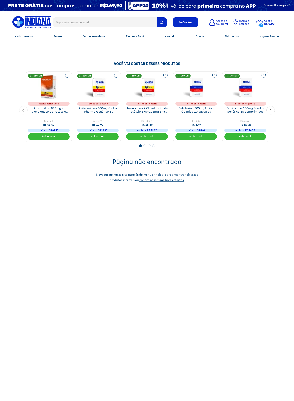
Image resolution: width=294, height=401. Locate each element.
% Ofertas (185, 22)
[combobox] (110, 22)
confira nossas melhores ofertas (161, 180)
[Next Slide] (270, 110)
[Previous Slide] (23, 110)
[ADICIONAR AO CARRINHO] (49, 136)
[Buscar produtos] (162, 22)
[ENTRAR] (218, 22)
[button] (272, 22)
